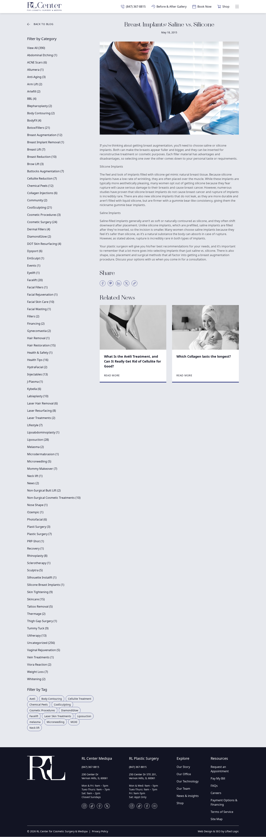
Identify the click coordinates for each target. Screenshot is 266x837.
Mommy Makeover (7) (42, 469)
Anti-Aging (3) (36, 77)
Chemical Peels (38, 704)
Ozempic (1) (35, 512)
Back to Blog (43, 24)
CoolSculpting (62, 704)
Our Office (184, 774)
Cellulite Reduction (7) (42, 178)
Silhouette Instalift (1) (41, 577)
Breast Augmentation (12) (44, 135)
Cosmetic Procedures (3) (44, 215)
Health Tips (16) (37, 360)
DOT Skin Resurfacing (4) (44, 244)
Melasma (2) (35, 447)
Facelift (33, 716)
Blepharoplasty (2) (39, 106)
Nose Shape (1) (37, 505)
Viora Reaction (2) (39, 665)
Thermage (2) (36, 614)
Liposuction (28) (38, 440)
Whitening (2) (36, 679)
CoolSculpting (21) (39, 207)
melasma (35, 722)
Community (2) (37, 200)
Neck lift (34, 727)
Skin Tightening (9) (40, 592)
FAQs (214, 786)
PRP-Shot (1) (35, 541)
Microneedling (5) (39, 461)
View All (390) (36, 48)
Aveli (32, 698)
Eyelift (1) (33, 273)
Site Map (217, 819)
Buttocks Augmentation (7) (45, 171)
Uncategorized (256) (41, 643)
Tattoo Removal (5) (40, 606)
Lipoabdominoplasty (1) (43, 432)
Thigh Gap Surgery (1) (42, 621)
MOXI (74, 722)
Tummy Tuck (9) (37, 628)
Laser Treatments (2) (41, 418)
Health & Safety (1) (39, 353)
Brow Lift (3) (35, 164)
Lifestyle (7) (35, 425)
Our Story (183, 767)
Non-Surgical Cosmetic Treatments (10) (54, 498)
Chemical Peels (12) (40, 186)
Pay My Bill (218, 778)
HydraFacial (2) (37, 367)
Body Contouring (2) (41, 113)
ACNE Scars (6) (37, 62)
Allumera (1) (35, 70)
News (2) (33, 483)
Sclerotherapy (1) (38, 563)
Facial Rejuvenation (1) (42, 295)
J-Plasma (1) (35, 382)
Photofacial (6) (37, 519)
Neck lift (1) (35, 476)
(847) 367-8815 (90, 767)
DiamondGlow (69, 710)
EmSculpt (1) (35, 258)
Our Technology (188, 781)
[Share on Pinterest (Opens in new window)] (110, 283)
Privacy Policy (100, 831)
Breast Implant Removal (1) (45, 142)
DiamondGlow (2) (39, 236)
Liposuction (84, 716)
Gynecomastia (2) (39, 331)
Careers (216, 793)
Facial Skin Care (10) (40, 302)
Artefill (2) (33, 91)
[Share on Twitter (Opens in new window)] (126, 283)
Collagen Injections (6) (42, 193)
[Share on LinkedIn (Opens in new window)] (118, 283)
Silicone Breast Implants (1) (45, 585)
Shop (180, 803)
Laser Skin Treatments (57, 716)
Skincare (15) (36, 599)
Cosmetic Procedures (42, 710)
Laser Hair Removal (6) (42, 403)
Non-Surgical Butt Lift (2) (44, 490)
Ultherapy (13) (37, 635)
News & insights (188, 796)
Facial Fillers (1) (37, 287)
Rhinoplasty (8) (37, 556)
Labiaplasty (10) (37, 396)
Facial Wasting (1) (39, 309)
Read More (112, 375)
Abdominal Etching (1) (42, 55)
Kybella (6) (34, 389)
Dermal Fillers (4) (38, 229)
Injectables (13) (37, 374)
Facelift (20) (35, 280)
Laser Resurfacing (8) (41, 411)
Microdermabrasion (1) (43, 454)
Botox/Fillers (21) (38, 128)
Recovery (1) (35, 548)
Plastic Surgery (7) (39, 534)
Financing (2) (36, 324)
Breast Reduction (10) (41, 157)
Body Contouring (51, 698)
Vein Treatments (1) (40, 657)
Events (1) (33, 266)
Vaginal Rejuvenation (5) (43, 650)
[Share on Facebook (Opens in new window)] (102, 283)
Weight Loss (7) (37, 672)
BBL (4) (31, 99)
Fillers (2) (33, 316)
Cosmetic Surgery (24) (42, 222)
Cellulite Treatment (79, 698)
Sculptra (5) (35, 570)
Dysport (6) (34, 251)
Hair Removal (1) (38, 338)
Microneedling (55, 722)
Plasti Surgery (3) (38, 527)
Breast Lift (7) (36, 149)
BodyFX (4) (34, 120)
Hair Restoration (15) (41, 345)
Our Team (183, 789)
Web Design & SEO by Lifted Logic (218, 831)
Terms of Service (222, 812)
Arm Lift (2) (34, 84)
